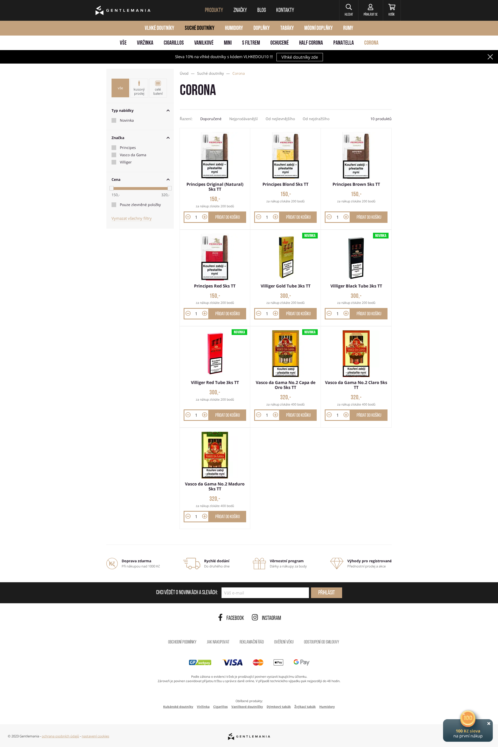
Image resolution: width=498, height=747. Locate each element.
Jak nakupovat (218, 642)
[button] (348, 10)
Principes (128, 147)
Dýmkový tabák (279, 706)
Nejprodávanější (243, 118)
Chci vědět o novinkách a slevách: (187, 593)
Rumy (348, 28)
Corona (371, 43)
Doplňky (261, 28)
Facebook (235, 618)
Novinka (127, 120)
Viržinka (145, 43)
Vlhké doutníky (159, 28)
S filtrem (251, 43)
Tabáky (287, 28)
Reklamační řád (252, 642)
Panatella (343, 43)
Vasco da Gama (133, 155)
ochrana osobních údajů (60, 736)
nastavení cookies (95, 736)
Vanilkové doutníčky (247, 706)
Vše (123, 43)
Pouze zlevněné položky (140, 204)
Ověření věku (284, 642)
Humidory (234, 28)
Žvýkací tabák (305, 706)
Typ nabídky (123, 110)
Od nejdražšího (316, 118)
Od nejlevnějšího (280, 118)
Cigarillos (174, 43)
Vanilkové (203, 43)
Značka (118, 137)
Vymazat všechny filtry (132, 218)
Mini (228, 43)
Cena (116, 179)
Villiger (126, 162)
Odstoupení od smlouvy (321, 642)
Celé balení (158, 91)
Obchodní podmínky (182, 642)
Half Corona (311, 43)
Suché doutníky (200, 28)
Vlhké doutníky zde (299, 57)
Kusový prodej (139, 91)
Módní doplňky (318, 28)
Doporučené (211, 118)
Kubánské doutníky (178, 706)
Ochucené (279, 43)
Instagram (271, 618)
